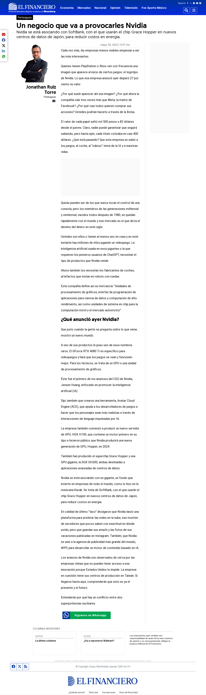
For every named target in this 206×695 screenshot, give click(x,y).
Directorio (93, 693)
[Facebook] (188, 3)
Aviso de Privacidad (128, 693)
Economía (67, 8)
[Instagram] (194, 3)
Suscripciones (108, 693)
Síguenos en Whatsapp (90, 615)
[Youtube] (198, 3)
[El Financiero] (32, 8)
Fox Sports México (154, 8)
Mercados (84, 8)
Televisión (131, 8)
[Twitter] (191, 3)
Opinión (115, 8)
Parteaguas (25, 17)
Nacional (100, 8)
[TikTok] (200, 3)
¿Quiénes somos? (76, 693)
